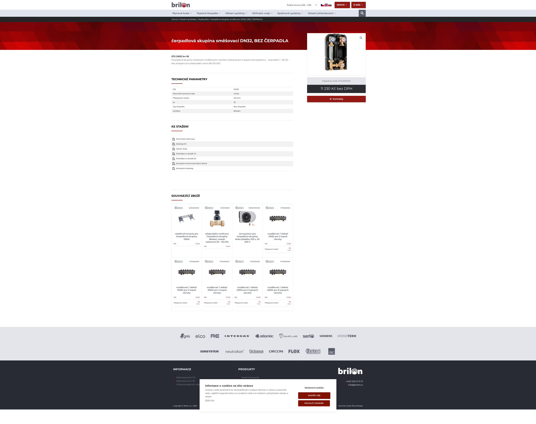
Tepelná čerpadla (207, 13)
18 (234, 102)
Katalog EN (181, 144)
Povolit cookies (314, 403)
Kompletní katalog (184, 168)
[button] (362, 13)
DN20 (228, 246)
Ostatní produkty (188, 19)
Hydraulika (203, 19)
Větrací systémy (235, 13)
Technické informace (185, 139)
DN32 (236, 89)
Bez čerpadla (240, 106)
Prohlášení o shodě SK (186, 159)
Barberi (237, 111)
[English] (326, 4)
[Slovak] (330, 4)
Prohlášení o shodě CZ (186, 154)
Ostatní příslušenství (320, 13)
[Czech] (323, 4)
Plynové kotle (180, 13)
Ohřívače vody (261, 13)
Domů (175, 19)
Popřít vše (314, 395)
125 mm (237, 98)
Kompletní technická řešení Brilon (191, 163)
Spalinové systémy (289, 13)
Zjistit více (209, 400)
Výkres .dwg (181, 149)
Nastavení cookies (314, 387)
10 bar (236, 93)
